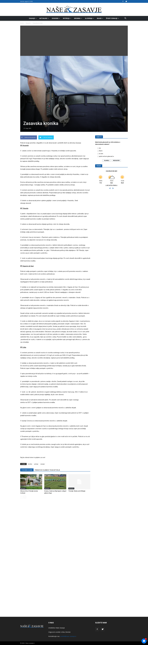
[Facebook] (122, 1)
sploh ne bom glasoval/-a (106, 156)
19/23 (111, 182)
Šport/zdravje (111, 18)
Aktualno (43, 18)
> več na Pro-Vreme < (111, 185)
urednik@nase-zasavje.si (68, 636)
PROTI (100, 151)
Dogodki (55, 18)
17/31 (100, 182)
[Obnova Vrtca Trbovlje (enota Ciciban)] (31, 481)
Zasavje (32, 18)
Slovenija (88, 18)
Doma (22, 23)
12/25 (122, 182)
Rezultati (116, 160)
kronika (30, 464)
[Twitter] (126, 1)
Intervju (66, 18)
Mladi (99, 18)
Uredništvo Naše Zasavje (56, 628)
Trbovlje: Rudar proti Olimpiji (76, 491)
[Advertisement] (74, 41)
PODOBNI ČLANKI (26, 470)
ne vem (101, 153)
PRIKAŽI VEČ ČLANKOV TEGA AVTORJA (47, 470)
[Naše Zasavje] (74, 9)
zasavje (42, 464)
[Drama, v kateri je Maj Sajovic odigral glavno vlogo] (55, 481)
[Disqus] (55, 530)
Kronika (77, 18)
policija (36, 464)
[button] (125, 18)
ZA (100, 148)
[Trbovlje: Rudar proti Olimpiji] (79, 481)
